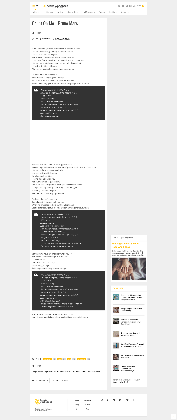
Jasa (87, 409)
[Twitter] (119, 6)
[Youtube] (134, 6)
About (77, 401)
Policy (77, 405)
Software (125, 12)
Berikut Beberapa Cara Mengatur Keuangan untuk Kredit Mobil (131, 322)
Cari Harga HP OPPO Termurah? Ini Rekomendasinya (128, 369)
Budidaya (113, 12)
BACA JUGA (118, 288)
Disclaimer (87, 401)
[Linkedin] (108, 400)
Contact (87, 405)
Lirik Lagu (49, 12)
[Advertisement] (68, 139)
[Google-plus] (127, 6)
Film (61, 12)
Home (36, 12)
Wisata (102, 12)
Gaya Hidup (73, 12)
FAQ (77, 409)
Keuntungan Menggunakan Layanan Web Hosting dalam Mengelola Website (131, 297)
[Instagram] (130, 6)
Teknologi (89, 12)
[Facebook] (123, 6)
